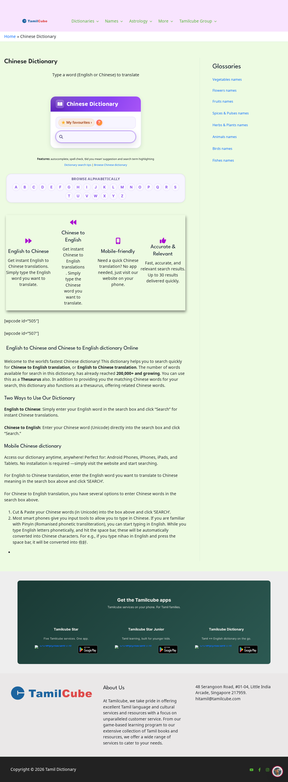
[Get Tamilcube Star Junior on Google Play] (168, 649)
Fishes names (223, 160)
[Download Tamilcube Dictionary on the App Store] (214, 649)
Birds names (222, 148)
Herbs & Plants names (230, 125)
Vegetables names (227, 79)
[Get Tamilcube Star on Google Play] (88, 649)
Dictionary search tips (77, 165)
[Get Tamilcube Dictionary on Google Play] (248, 649)
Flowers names (225, 90)
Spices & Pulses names (231, 113)
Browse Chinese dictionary (110, 165)
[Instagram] (267, 770)
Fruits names (223, 101)
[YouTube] (251, 770)
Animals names (225, 136)
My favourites (76, 122)
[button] (96, 21)
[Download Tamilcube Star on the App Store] (54, 649)
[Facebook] (259, 770)
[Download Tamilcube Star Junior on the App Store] (134, 649)
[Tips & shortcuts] (99, 123)
